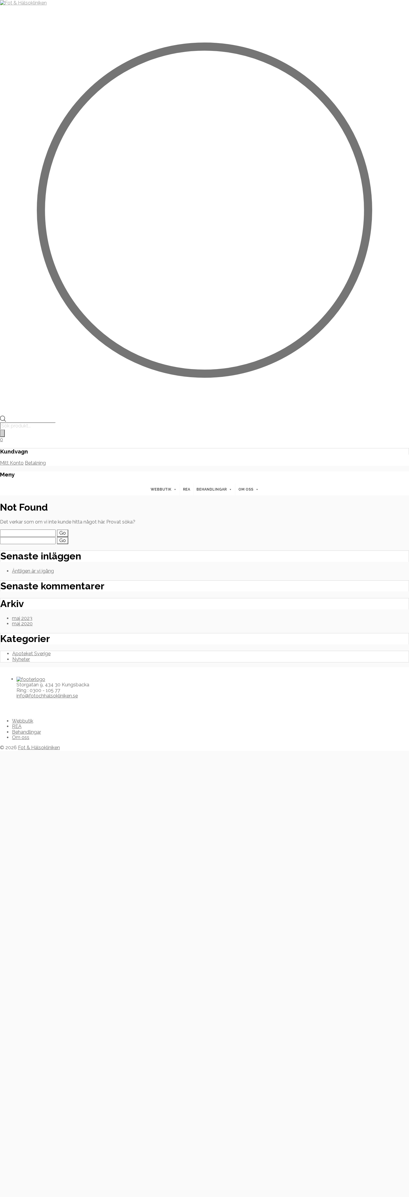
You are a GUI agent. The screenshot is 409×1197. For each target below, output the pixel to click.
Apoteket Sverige (31, 653)
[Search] (2, 433)
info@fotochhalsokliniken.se (47, 696)
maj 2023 (22, 618)
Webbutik (161, 489)
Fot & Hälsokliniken (39, 747)
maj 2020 (22, 623)
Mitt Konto (12, 463)
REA (186, 489)
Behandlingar (211, 489)
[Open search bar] (3, 420)
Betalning (35, 463)
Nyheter (21, 659)
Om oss (245, 489)
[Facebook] (6, 706)
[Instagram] (11, 706)
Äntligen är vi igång (33, 571)
